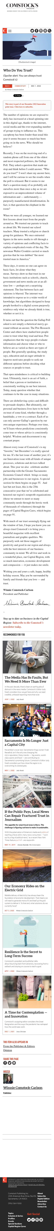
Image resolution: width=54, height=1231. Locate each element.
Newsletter (42, 1201)
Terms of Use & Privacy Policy (18, 1184)
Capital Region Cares (17, 1226)
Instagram (41, 30)
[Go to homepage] (22, 7)
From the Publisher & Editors (19, 1046)
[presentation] (5, 30)
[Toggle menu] (9, 30)
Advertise (41, 1204)
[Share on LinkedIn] (14, 1063)
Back (7, 86)
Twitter (32, 30)
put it (18, 840)
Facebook (36, 30)
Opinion (7, 1050)
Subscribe (41, 1196)
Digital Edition (43, 1199)
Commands (2, 1229)
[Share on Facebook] (5, 1063)
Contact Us (42, 1206)
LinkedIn (45, 30)
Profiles (11, 1218)
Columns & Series (15, 1216)
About (40, 1193)
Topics (11, 1213)
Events (11, 1221)
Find (49, 30)
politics (44, 832)
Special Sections (15, 1224)
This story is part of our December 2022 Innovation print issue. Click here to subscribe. (25, 105)
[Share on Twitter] (9, 1063)
